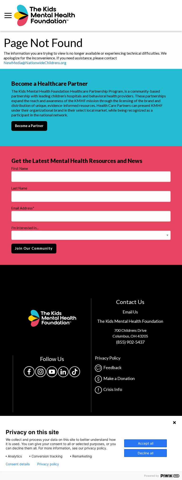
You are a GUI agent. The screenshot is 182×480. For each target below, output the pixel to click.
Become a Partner (29, 126)
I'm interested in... (25, 228)
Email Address (22, 208)
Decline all (145, 453)
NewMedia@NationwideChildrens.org (35, 62)
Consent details (18, 464)
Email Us (130, 311)
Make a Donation (118, 378)
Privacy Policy (107, 358)
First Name (19, 168)
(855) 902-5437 (130, 342)
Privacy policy (48, 464)
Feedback (112, 367)
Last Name (19, 188)
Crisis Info (112, 389)
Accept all (145, 443)
